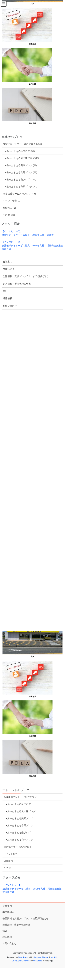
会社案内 (7, 905)
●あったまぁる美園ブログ (18, 818)
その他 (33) (9, 214)
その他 (7, 868)
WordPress (23, 957)
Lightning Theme (40, 957)
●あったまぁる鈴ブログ (17, 804)
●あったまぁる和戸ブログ (18, 839)
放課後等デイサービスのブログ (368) (22, 144)
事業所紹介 (8, 912)
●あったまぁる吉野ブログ (18, 825)
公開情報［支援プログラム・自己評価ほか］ (25, 918)
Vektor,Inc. (37, 961)
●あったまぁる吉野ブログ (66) (20, 172)
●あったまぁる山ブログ (17, 832)
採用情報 (7, 937)
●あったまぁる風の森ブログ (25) (21, 158)
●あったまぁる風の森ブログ (19, 811)
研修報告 (8, 861)
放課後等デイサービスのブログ (20, 797)
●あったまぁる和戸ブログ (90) (20, 186)
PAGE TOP (60, 936)
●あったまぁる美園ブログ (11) (20, 165)
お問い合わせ (9, 943)
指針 (4, 931)
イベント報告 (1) (11, 200)
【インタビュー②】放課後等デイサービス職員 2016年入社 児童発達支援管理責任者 (32, 245)
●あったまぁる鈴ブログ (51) (19, 151)
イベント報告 (11, 854)
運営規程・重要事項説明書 (16, 924)
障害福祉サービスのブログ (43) (19, 193)
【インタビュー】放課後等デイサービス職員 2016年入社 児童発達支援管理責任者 (32, 889)
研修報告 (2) (9, 207)
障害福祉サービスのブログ (18, 847)
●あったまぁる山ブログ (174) (19, 179)
